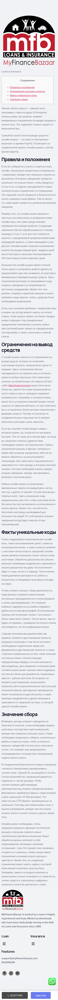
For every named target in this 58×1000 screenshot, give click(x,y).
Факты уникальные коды (23, 95)
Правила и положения (22, 87)
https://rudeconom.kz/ (19, 385)
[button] (4, 944)
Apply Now (41, 995)
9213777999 (16, 995)
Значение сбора (19, 99)
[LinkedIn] (17, 973)
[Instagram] (11, 973)
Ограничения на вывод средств (27, 91)
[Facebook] (4, 973)
